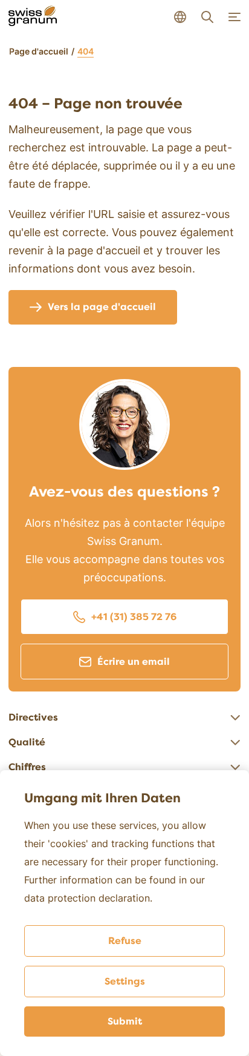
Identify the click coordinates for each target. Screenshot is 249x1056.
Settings (125, 981)
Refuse (124, 941)
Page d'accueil (38, 51)
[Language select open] (180, 17)
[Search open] (207, 17)
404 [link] (85, 51)
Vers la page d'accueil (102, 307)
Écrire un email (133, 662)
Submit (125, 1021)
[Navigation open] (234, 17)
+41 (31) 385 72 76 (133, 617)
